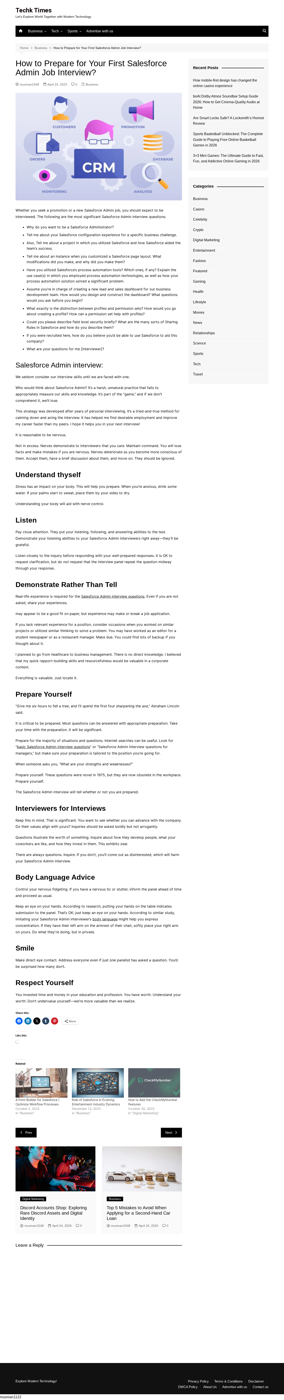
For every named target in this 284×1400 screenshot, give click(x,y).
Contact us (260, 1387)
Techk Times (34, 10)
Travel (198, 374)
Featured (200, 271)
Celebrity (200, 219)
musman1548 (29, 84)
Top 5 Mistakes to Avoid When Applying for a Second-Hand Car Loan (138, 1213)
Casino (198, 209)
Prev (28, 1132)
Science (199, 343)
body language (105, 919)
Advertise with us (99, 31)
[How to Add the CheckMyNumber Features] (154, 1083)
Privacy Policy (198, 1381)
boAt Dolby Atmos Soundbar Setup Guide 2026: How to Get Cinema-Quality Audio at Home (226, 101)
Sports (72, 31)
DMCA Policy (188, 1387)
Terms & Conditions (228, 1381)
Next (168, 1132)
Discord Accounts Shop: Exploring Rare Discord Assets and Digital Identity (53, 1213)
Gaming (199, 281)
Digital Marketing (33, 1199)
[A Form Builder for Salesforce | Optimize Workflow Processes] (41, 1083)
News (197, 323)
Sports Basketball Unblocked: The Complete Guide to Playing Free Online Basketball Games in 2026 (228, 139)
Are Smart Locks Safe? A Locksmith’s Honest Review (228, 121)
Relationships (204, 333)
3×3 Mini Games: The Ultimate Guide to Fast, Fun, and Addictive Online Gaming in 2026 (228, 158)
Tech (55, 31)
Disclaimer (256, 1381)
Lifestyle (199, 302)
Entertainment (204, 250)
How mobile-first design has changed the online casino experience (225, 83)
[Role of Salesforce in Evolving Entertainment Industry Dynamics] (98, 1083)
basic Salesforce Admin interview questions (53, 747)
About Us (210, 1387)
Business (35, 31)
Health (198, 292)
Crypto (198, 230)
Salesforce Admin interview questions (112, 596)
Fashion (199, 261)
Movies (198, 312)
